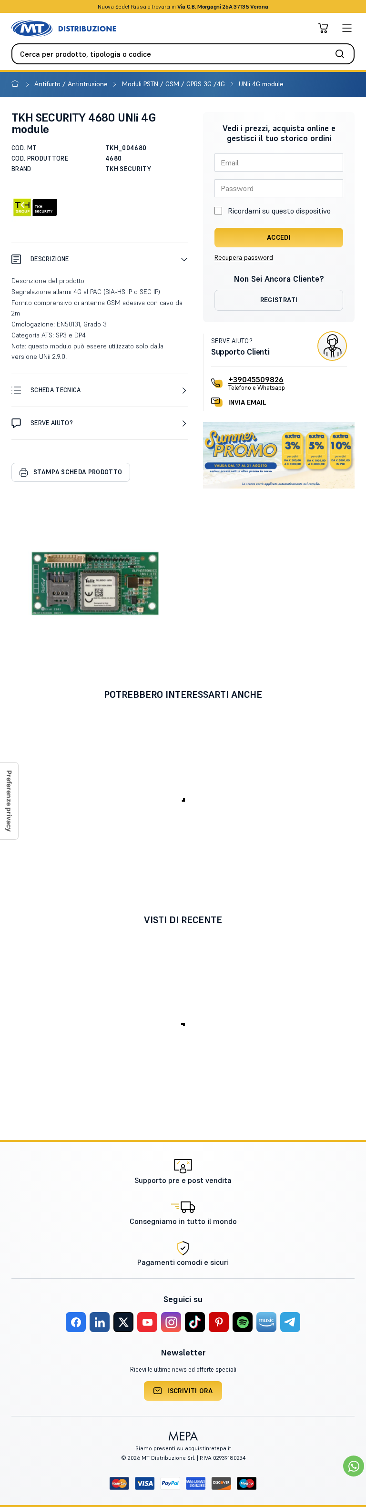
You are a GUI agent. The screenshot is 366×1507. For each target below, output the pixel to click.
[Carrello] (323, 28)
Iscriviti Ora (190, 1390)
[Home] (16, 84)
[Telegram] (290, 1322)
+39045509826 (256, 379)
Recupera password (243, 257)
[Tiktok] (195, 1322)
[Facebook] (76, 1322)
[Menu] (347, 28)
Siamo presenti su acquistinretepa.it (183, 1448)
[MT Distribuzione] (63, 28)
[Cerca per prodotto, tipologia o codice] (343, 53)
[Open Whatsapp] (353, 1466)
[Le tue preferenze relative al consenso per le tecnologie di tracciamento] (9, 801)
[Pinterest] (219, 1322)
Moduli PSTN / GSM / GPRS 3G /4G (174, 84)
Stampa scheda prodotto (77, 472)
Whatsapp (234, 6)
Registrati (279, 299)
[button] (99, 259)
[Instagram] (171, 1322)
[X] (123, 1322)
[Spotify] (243, 1322)
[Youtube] (147, 1322)
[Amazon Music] (266, 1322)
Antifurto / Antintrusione (72, 84)
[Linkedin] (100, 1322)
